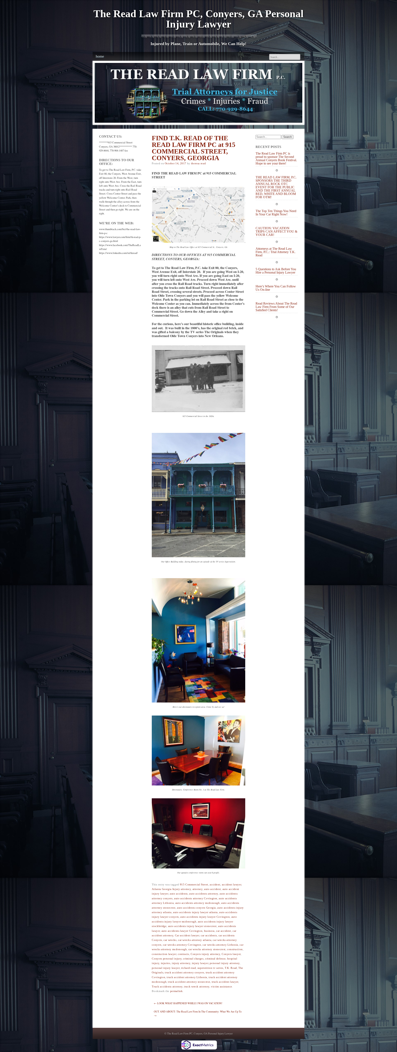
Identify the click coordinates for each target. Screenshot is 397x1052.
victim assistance (221, 986)
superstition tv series (210, 968)
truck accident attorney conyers (184, 972)
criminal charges (193, 958)
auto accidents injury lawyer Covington (205, 916)
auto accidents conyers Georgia (196, 907)
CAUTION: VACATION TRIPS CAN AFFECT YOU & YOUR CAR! (276, 232)
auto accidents (179, 893)
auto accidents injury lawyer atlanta (195, 912)
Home (100, 56)
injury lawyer (200, 963)
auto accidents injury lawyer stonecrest (192, 926)
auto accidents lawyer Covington (182, 931)
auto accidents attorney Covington (195, 898)
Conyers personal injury (167, 958)
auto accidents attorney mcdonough (197, 903)
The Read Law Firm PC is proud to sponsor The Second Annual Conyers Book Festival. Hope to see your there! (276, 158)
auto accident (212, 889)
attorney (198, 889)
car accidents (209, 935)
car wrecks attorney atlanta (194, 940)
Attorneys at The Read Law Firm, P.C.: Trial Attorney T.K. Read (275, 252)
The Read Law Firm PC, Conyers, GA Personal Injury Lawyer (198, 19)
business (209, 931)
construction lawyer (164, 954)
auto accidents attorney (203, 893)
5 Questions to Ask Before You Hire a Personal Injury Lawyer (276, 271)
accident (215, 884)
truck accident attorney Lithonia (187, 977)
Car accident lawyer (187, 935)
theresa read (198, 163)
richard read (188, 968)
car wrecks (170, 940)
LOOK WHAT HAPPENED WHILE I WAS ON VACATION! (188, 1003)
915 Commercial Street (194, 884)
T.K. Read (231, 968)
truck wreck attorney (196, 986)
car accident (223, 931)
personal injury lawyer (165, 968)
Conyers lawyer (231, 954)
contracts (183, 954)
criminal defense (215, 958)
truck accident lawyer (225, 981)
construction (235, 949)
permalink (176, 991)
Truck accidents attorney (167, 986)
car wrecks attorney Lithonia (220, 944)
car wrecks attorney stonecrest (207, 949)
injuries (165, 963)
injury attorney (181, 963)
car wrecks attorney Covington (182, 944)
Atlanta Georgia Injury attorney (171, 889)
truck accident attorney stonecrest (189, 981)
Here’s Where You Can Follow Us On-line (276, 288)
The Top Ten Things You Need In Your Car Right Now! (276, 212)
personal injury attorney (224, 963)
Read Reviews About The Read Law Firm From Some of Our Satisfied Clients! (276, 307)
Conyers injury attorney (205, 954)
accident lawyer (231, 884)
